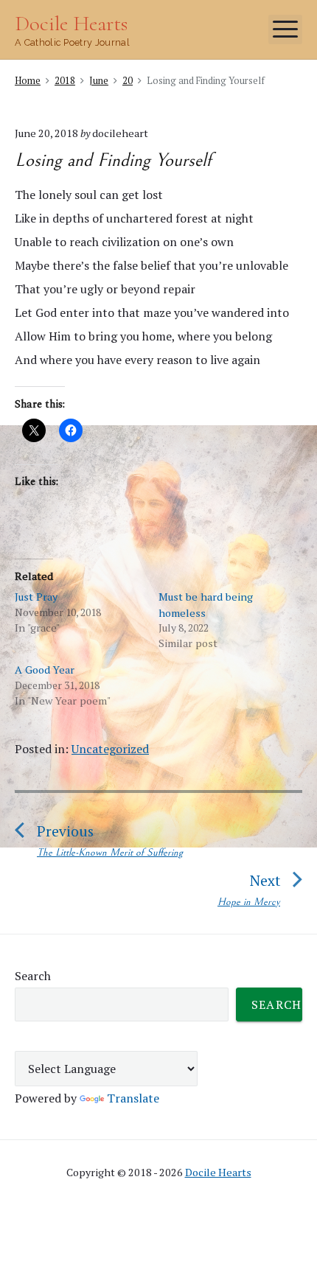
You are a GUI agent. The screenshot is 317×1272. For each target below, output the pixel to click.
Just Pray (36, 597)
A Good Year (44, 670)
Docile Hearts (218, 1172)
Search (33, 976)
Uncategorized (110, 749)
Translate (133, 1098)
